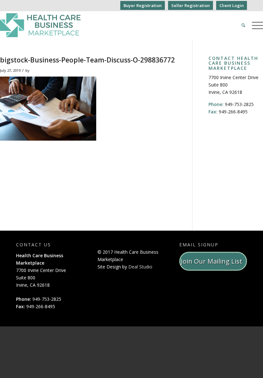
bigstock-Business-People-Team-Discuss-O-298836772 (87, 59)
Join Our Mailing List (213, 261)
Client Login (231, 5)
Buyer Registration (142, 5)
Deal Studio (140, 267)
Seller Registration (190, 5)
